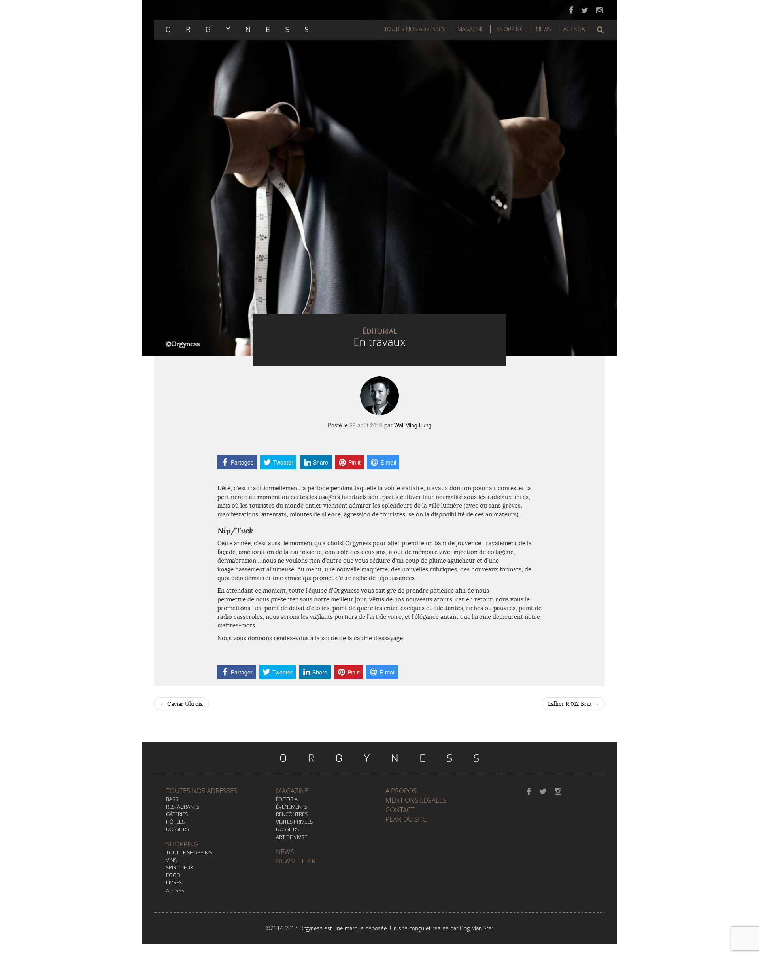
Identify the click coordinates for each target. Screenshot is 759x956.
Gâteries (177, 814)
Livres (174, 882)
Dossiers (177, 829)
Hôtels (175, 821)
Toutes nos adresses (201, 790)
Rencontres (292, 814)
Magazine (470, 29)
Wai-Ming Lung (413, 425)
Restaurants (182, 806)
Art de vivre (291, 837)
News (543, 29)
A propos (401, 790)
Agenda (574, 29)
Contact (400, 809)
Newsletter (295, 860)
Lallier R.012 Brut (573, 703)
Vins (171, 859)
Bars (172, 799)
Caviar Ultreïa (181, 703)
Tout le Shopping (189, 852)
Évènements (291, 806)
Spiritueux (179, 867)
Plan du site (406, 819)
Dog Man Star (476, 928)
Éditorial (288, 799)
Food (173, 875)
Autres (175, 890)
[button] (600, 29)
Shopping (510, 29)
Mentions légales (415, 800)
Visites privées (294, 821)
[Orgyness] (237, 28)
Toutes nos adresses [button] (414, 29)
